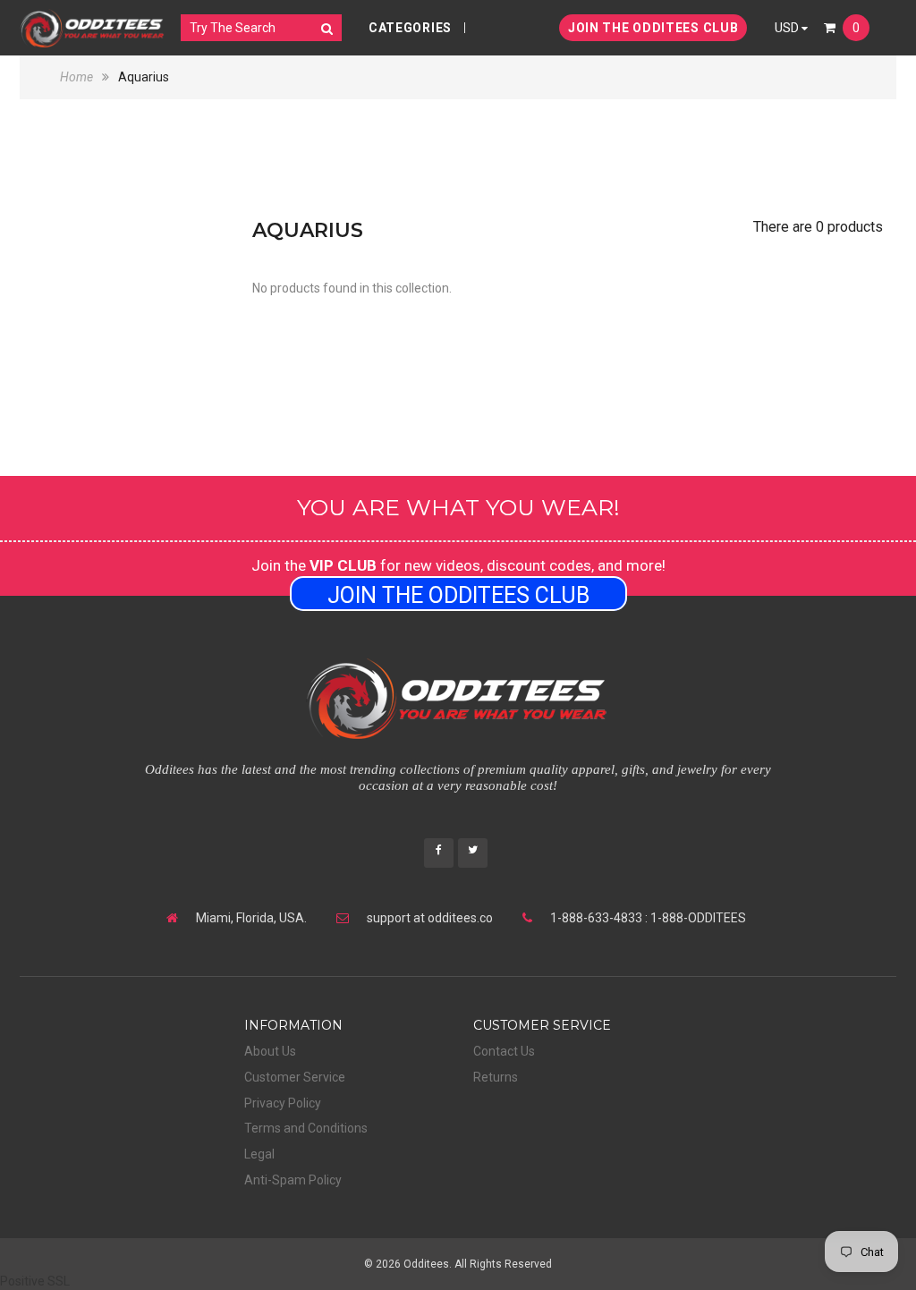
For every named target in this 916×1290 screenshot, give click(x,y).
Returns (495, 1077)
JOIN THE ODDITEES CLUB (653, 28)
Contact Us (504, 1051)
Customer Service (294, 1077)
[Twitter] (473, 851)
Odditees (426, 1264)
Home (78, 77)
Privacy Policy (282, 1103)
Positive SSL (35, 1281)
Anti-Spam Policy (293, 1180)
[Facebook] (439, 851)
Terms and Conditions (306, 1128)
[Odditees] (92, 28)
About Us (270, 1051)
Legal (259, 1154)
